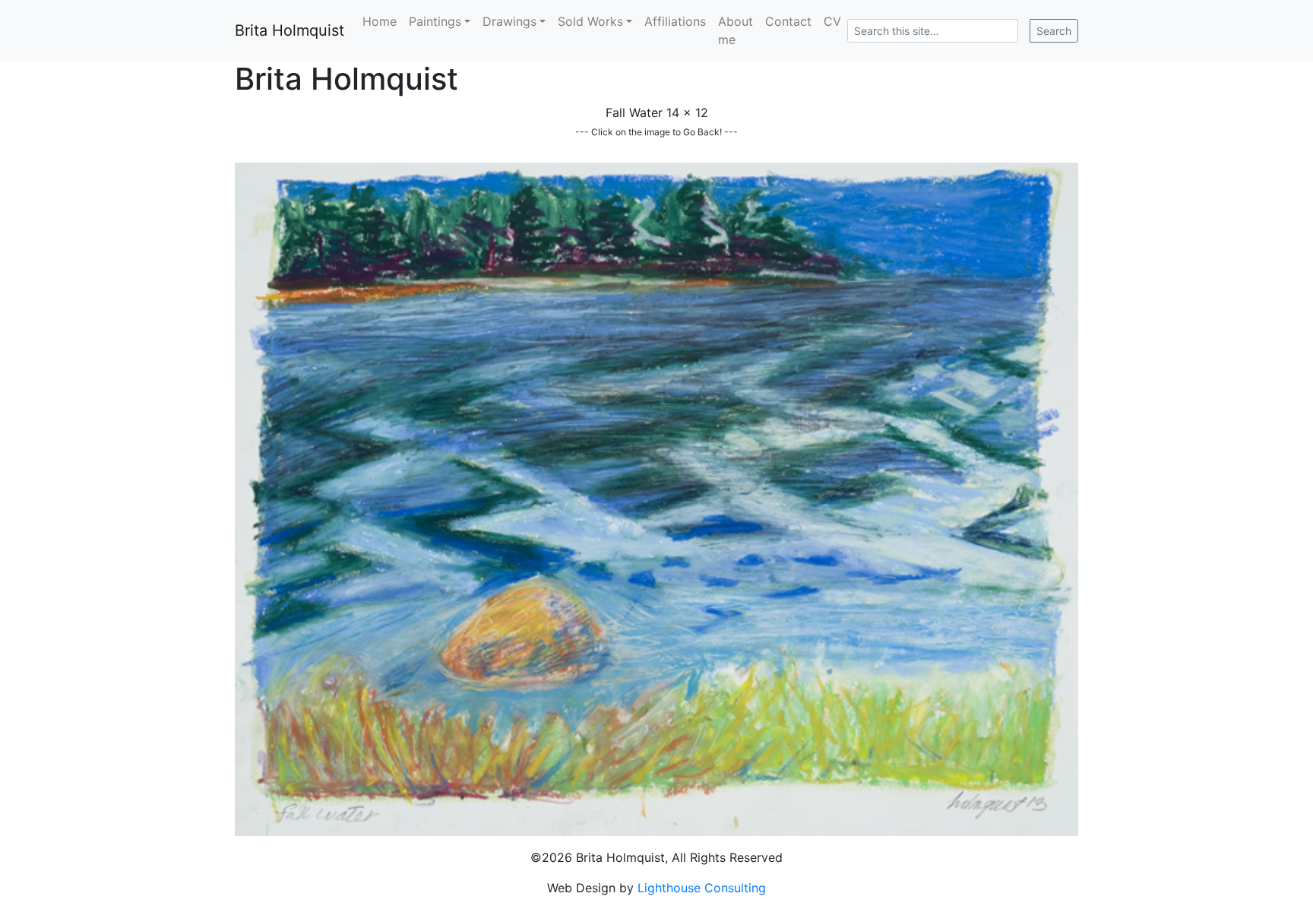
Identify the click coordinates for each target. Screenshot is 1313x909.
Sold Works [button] (590, 21)
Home (379, 21)
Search (1053, 30)
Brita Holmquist (289, 30)
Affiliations (675, 21)
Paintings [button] (435, 21)
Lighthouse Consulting (702, 887)
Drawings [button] (509, 21)
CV (832, 21)
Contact (788, 21)
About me (735, 30)
